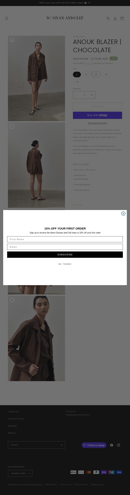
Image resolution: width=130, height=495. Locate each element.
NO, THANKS (65, 264)
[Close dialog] (123, 213)
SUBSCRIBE (65, 254)
